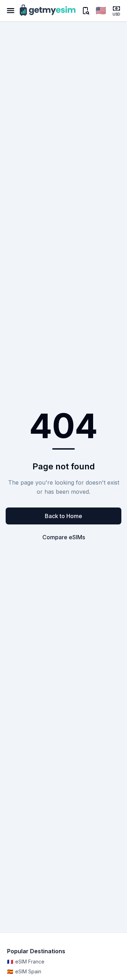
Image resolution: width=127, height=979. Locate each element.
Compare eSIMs (63, 537)
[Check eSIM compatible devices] (85, 10)
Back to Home (63, 515)
